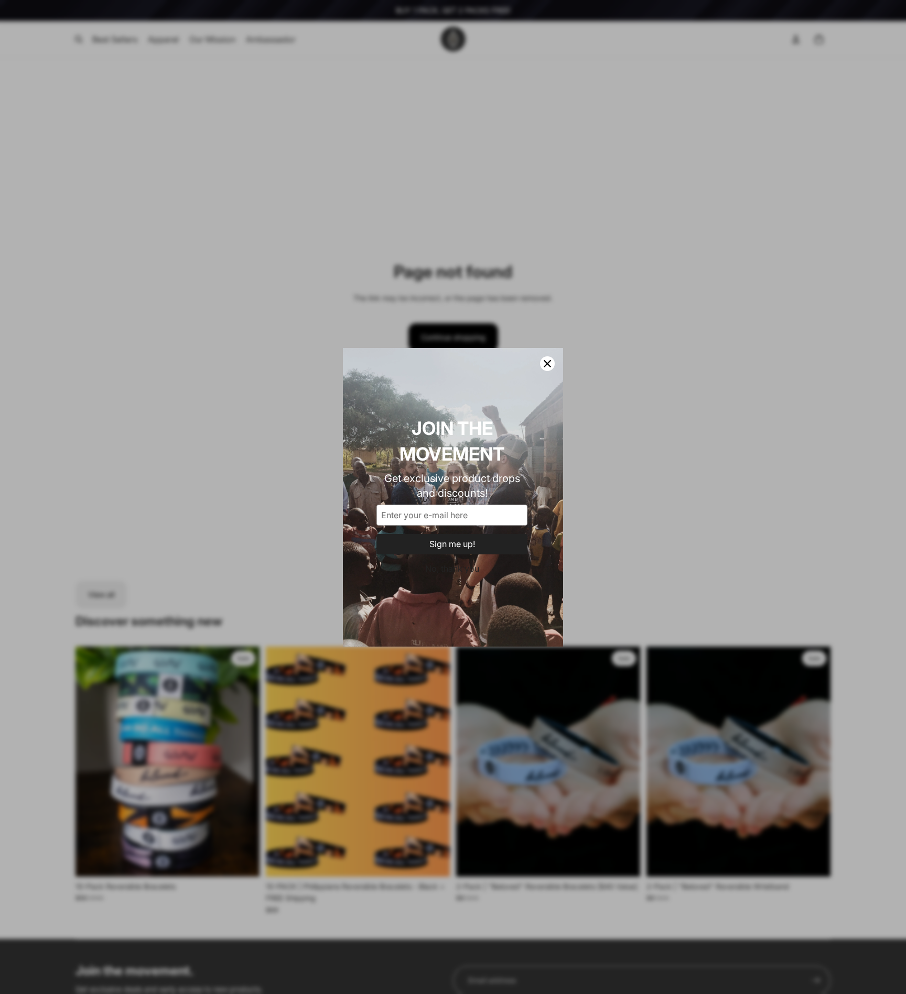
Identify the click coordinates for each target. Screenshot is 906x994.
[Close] (547, 363)
